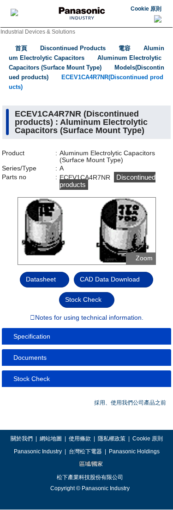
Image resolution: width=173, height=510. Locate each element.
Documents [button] (30, 357)
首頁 (21, 48)
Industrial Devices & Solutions (37, 32)
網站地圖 (51, 438)
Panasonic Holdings (134, 451)
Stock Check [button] (31, 378)
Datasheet (41, 279)
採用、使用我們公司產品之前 (130, 402)
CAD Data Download (110, 279)
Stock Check (83, 299)
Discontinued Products (73, 48)
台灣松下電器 (85, 451)
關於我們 (22, 438)
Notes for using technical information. (89, 318)
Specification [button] (31, 336)
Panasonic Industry (38, 451)
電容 (125, 48)
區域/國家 (90, 464)
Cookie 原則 (146, 9)
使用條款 (80, 438)
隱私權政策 (111, 438)
